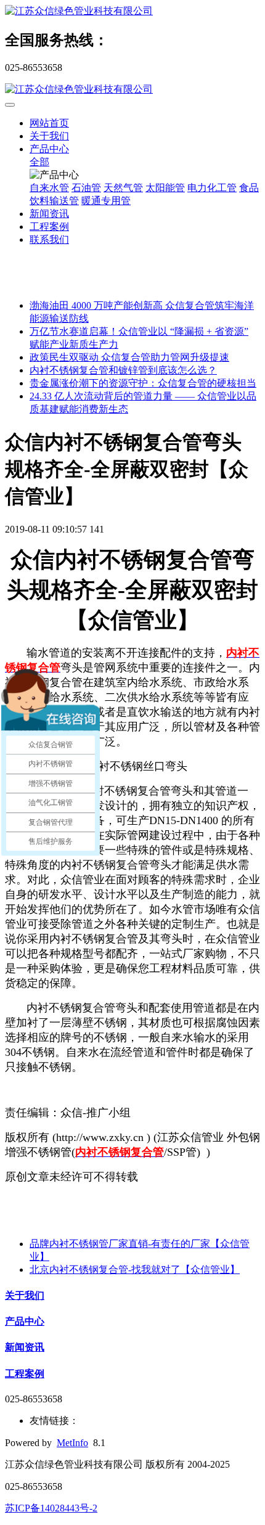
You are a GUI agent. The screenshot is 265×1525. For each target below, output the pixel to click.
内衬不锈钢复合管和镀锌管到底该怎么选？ (123, 370)
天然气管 (123, 187)
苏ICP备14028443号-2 (51, 1508)
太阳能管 (165, 187)
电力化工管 (212, 187)
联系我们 (49, 239)
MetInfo (72, 1442)
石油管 (86, 187)
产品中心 (49, 149)
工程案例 (49, 226)
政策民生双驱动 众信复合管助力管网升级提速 (129, 357)
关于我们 (49, 136)
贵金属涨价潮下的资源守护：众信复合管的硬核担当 (143, 383)
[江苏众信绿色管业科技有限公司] (132, 11)
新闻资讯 (49, 213)
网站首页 (49, 123)
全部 (39, 162)
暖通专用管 (106, 200)
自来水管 (49, 187)
